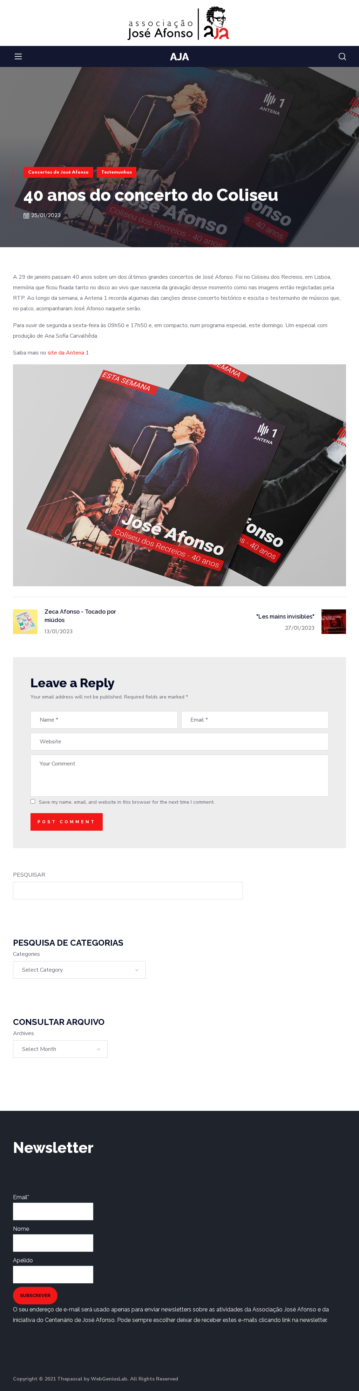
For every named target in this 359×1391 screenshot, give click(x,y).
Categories (26, 954)
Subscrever (35, 1295)
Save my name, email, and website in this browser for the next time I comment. (127, 802)
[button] (342, 56)
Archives (23, 1033)
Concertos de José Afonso (58, 172)
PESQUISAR (29, 875)
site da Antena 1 (68, 353)
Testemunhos (116, 172)
